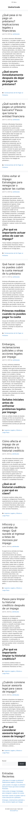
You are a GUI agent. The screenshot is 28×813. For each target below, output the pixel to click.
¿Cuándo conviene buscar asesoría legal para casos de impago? (13, 687)
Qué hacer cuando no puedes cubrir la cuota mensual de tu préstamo (13, 269)
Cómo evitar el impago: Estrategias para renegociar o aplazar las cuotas (13, 182)
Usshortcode (14, 7)
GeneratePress (14, 810)
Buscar (4, 761)
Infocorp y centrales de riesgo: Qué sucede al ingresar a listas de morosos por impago (13, 534)
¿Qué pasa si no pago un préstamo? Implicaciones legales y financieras (12, 22)
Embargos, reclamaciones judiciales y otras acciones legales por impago (12, 350)
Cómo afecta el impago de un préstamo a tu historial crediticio (13, 446)
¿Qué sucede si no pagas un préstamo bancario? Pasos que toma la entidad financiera (14, 110)
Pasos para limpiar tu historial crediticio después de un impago (13, 603)
